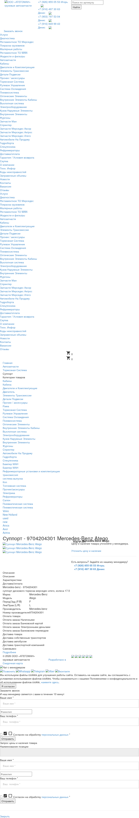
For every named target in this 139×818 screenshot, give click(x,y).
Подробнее (9, 652)
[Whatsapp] (23, 671)
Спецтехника (10, 460)
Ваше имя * (7, 697)
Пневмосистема (12, 420)
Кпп (5, 482)
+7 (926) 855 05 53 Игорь (53, 2)
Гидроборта (10, 457)
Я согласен (8, 686)
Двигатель (9, 391)
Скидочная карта (13, 663)
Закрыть (5, 816)
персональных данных (55, 734)
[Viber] (50, 671)
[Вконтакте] (62, 671)
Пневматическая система (18, 504)
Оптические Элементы (16, 424)
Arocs (6, 525)
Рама (6, 406)
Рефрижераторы (12, 496)
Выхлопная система (15, 431)
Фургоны (8, 446)
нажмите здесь (50, 682)
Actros (6, 532)
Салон (6, 500)
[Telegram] (38, 671)
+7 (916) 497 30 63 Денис (89, 569)
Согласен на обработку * (36, 734)
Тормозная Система (15, 410)
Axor (5, 529)
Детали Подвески (13, 399)
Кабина (7, 384)
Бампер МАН (10, 464)
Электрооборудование (16, 435)
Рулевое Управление (15, 413)
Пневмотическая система (18, 507)
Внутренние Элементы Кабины (21, 428)
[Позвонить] (7, 671)
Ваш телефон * (9, 716)
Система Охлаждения (16, 417)
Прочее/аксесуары (14, 489)
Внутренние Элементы (16, 442)
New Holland (10, 514)
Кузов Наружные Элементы (19, 438)
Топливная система (14, 485)
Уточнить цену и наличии (86, 551)
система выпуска (13, 478)
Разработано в (57, 659)
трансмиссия (10, 475)
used (5, 518)
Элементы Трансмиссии (17, 395)
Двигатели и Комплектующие (20, 388)
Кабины (7, 381)
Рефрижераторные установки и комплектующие (31, 471)
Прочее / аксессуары (15, 402)
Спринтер (8, 449)
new (5, 522)
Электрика (9, 493)
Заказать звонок (13, 31)
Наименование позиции (14, 746)
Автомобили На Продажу (17, 453)
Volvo (6, 511)
